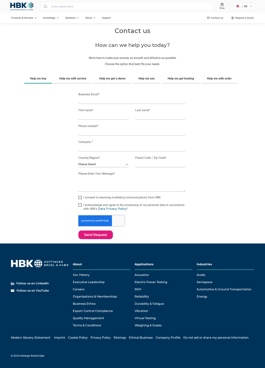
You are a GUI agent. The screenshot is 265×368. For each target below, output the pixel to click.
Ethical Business (141, 337)
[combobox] (126, 6)
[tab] (39, 79)
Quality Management (88, 318)
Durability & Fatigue (149, 303)
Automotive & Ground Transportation (224, 289)
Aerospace (204, 282)
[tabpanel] (132, 165)
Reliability (142, 296)
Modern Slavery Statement (30, 337)
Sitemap (120, 337)
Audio (201, 275)
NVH (138, 289)
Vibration (141, 311)
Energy (202, 296)
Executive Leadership (89, 282)
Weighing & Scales (148, 325)
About (77, 264)
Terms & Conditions (87, 325)
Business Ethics (84, 303)
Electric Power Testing (151, 282)
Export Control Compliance (93, 311)
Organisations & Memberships (95, 296)
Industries (204, 264)
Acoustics (142, 275)
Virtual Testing (145, 318)
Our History (81, 275)
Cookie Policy (78, 337)
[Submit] (45, 6)
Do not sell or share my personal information (216, 337)
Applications (144, 264)
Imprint (59, 337)
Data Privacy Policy (112, 208)
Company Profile (168, 337)
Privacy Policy (100, 337)
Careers (78, 289)
